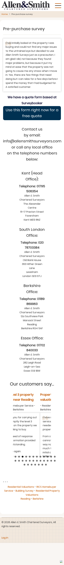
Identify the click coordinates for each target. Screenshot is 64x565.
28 (35, 471)
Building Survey (24, 497)
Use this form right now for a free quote (32, 112)
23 (51, 467)
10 (47, 463)
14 (19, 467)
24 (55, 467)
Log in (5, 544)
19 (37, 467)
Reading (25, 505)
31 (46, 471)
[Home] (26, 5)
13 (15, 467)
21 (44, 467)
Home (5, 14)
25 (24, 471)
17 (30, 467)
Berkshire (38, 505)
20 (40, 467)
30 (42, 471)
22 (47, 467)
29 (39, 471)
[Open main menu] (58, 5)
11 (51, 463)
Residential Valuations (21, 493)
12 (55, 463)
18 (33, 467)
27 (31, 471)
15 (22, 467)
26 (28, 471)
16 (26, 467)
